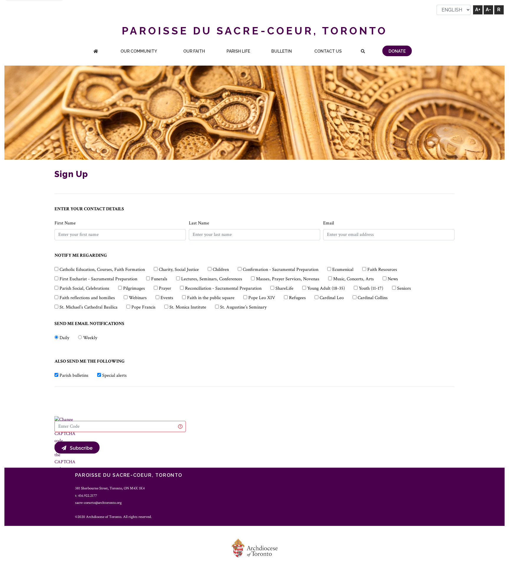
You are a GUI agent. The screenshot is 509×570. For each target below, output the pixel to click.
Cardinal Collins (373, 298)
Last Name (199, 223)
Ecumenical (342, 269)
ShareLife (284, 288)
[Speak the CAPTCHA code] (64, 458)
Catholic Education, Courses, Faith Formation (102, 269)
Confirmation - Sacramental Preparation (280, 269)
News (393, 279)
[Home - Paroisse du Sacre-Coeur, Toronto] (96, 51)
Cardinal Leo (332, 298)
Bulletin (281, 51)
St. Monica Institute (187, 307)
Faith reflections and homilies (87, 298)
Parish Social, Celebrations (84, 288)
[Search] (363, 51)
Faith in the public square (210, 298)
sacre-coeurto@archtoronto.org (98, 502)
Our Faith (194, 51)
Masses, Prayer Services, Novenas (287, 279)
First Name (65, 223)
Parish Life (238, 51)
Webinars (138, 298)
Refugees (297, 298)
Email (328, 223)
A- (488, 9)
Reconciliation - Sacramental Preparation (223, 288)
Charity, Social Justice (179, 269)
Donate (397, 51)
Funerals (159, 279)
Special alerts (114, 375)
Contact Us (328, 51)
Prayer (165, 288)
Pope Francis (143, 307)
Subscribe (79, 448)
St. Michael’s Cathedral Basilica (89, 307)
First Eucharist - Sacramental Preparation (98, 279)
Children (221, 269)
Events (167, 298)
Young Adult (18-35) (326, 288)
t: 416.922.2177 (86, 495)
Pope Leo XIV (261, 298)
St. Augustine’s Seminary (243, 307)
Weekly (90, 338)
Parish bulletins (74, 375)
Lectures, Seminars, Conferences (211, 279)
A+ (477, 9)
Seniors (404, 288)
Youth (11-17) (371, 288)
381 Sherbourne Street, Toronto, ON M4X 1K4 (110, 488)
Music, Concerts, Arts (353, 279)
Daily (64, 338)
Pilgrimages (134, 288)
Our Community (138, 51)
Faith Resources (382, 269)
